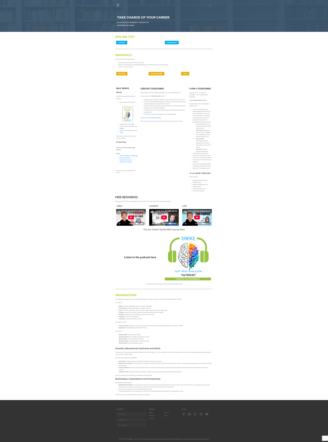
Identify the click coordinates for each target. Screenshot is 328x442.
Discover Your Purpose (126, 162)
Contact (151, 418)
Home (151, 413)
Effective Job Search (125, 157)
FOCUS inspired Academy (154, 117)
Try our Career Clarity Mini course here (164, 229)
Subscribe (144, 414)
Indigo (132, 124)
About (166, 415)
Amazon (133, 102)
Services (166, 413)
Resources (152, 415)
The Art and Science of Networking (129, 155)
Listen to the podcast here (140, 257)
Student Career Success (126, 160)
